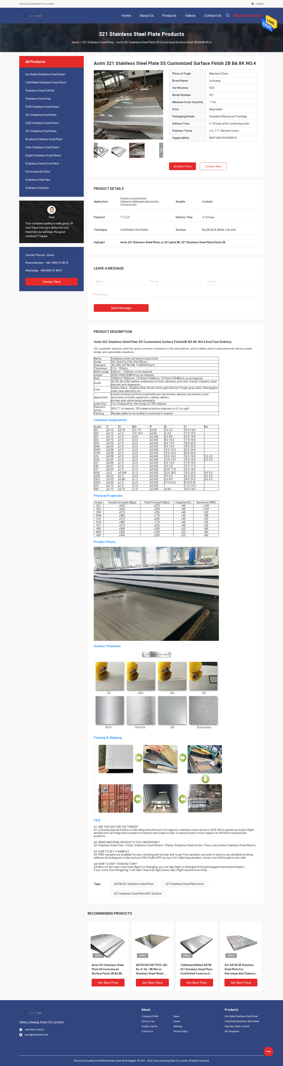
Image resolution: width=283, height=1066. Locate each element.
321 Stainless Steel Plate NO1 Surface (138, 893)
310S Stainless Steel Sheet (42, 106)
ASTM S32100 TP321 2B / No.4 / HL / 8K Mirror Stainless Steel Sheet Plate (152, 969)
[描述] (228, 15)
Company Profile (150, 1016)
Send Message (121, 308)
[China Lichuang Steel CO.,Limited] (31, 15)
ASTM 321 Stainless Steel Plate (133, 883)
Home (75, 42)
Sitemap (177, 1026)
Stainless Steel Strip (38, 98)
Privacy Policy (180, 1031)
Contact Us (147, 1031)
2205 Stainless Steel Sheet (42, 123)
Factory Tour (148, 1021)
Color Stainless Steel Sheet (42, 147)
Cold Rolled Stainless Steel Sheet (45, 82)
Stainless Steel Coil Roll (39, 90)
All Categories (232, 1031)
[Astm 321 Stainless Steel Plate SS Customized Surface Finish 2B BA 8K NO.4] (108, 942)
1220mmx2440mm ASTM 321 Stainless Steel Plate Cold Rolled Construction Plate (196, 969)
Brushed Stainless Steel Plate (43, 139)
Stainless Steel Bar (37, 187)
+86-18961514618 (56, 262)
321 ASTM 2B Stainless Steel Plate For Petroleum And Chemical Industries (240, 969)
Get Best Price (183, 166)
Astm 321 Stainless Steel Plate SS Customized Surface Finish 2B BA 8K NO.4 (108, 969)
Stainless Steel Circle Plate (42, 163)
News (176, 1016)
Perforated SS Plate (37, 171)
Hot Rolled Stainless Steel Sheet (45, 74)
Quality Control (149, 1026)
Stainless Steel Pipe (37, 179)
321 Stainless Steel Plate (98, 42)
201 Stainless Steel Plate (41, 114)
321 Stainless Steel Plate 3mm (185, 883)
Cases (176, 1021)
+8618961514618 (51, 270)
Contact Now (52, 282)
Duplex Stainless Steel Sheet (43, 155)
